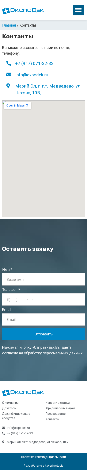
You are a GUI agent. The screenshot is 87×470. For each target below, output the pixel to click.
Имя (6, 270)
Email (6, 310)
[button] (78, 10)
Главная (9, 25)
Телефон (10, 290)
